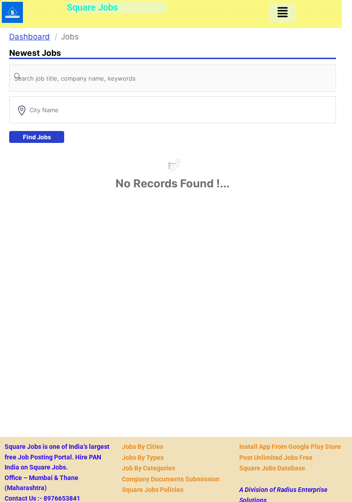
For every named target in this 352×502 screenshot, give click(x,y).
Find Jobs (37, 137)
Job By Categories (148, 468)
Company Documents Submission (171, 479)
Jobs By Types (143, 457)
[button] (282, 12)
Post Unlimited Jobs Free (276, 457)
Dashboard (29, 36)
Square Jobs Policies (152, 489)
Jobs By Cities (142, 446)
